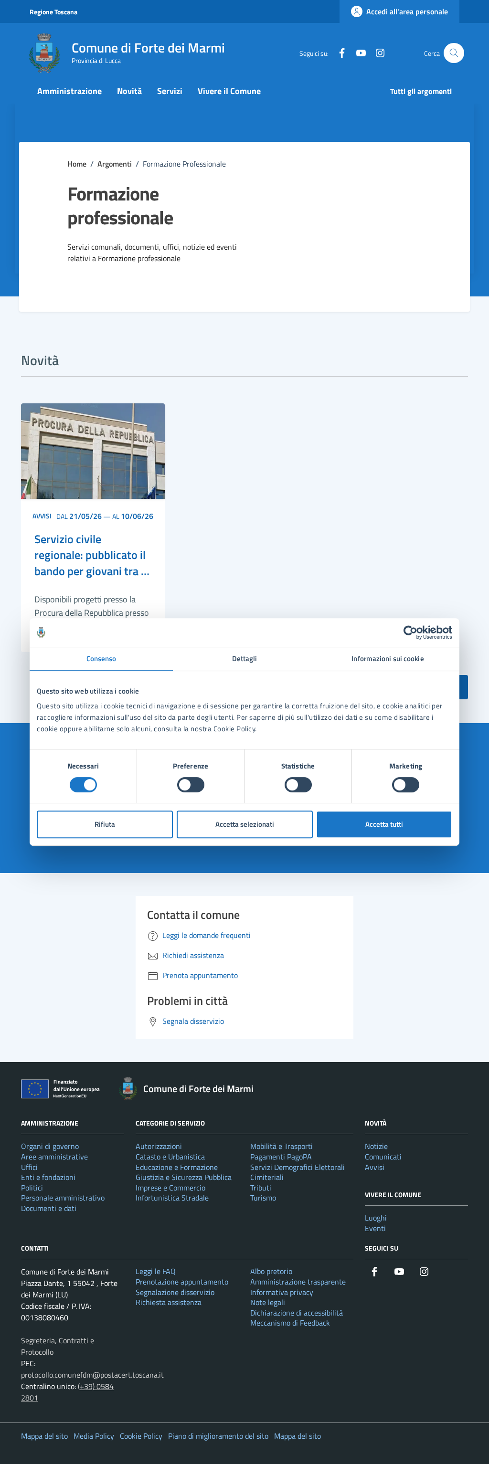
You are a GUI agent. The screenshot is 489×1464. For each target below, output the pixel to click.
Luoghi (376, 1217)
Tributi (260, 1187)
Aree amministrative (54, 1156)
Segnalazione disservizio (175, 1292)
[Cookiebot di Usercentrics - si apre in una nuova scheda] (410, 632)
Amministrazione (69, 90)
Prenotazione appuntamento (182, 1281)
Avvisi (42, 516)
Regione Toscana (53, 12)
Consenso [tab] (101, 658)
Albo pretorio (271, 1271)
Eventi (375, 1228)
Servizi (169, 90)
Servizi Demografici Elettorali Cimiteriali (297, 1172)
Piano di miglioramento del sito (218, 1436)
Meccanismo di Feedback (290, 1322)
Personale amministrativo (63, 1197)
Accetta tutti (384, 824)
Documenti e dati (48, 1208)
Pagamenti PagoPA (281, 1156)
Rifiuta (105, 824)
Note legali (267, 1302)
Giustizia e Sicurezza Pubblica (184, 1177)
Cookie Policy (141, 1436)
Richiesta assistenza (169, 1302)
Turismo (263, 1197)
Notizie (376, 1146)
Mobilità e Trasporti (281, 1146)
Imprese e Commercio (170, 1187)
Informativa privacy (281, 1292)
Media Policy (94, 1436)
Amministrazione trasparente (298, 1281)
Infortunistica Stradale (172, 1197)
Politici (32, 1187)
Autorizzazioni (159, 1146)
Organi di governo (50, 1146)
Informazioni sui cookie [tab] (387, 658)
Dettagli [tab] (244, 658)
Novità (129, 90)
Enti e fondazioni (48, 1177)
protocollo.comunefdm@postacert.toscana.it (92, 1374)
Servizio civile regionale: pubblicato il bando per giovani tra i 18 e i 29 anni (90, 555)
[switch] (190, 784)
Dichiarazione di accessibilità (296, 1312)
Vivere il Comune (229, 90)
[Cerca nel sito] (454, 53)
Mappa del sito (44, 1436)
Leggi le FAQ (156, 1271)
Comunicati (383, 1156)
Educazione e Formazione (177, 1167)
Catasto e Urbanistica (170, 1156)
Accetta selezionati (244, 824)
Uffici (29, 1167)
